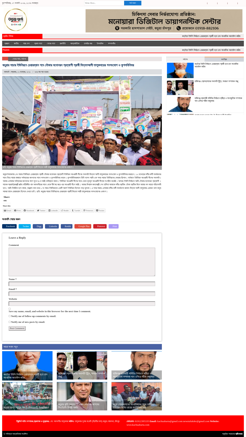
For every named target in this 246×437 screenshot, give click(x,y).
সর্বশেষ (23, 59)
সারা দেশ (26, 43)
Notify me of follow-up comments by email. (33, 316)
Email (13, 289)
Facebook (10, 226)
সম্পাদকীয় (111, 43)
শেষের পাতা (51, 43)
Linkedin (52, 226)
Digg (38, 226)
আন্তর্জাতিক (74, 43)
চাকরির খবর (88, 43)
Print (114, 226)
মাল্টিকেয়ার (238, 434)
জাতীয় (16, 43)
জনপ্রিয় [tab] (224, 59)
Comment (14, 245)
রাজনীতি (63, 43)
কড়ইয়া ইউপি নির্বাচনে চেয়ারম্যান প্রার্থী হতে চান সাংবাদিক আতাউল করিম (201, 36)
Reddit (67, 226)
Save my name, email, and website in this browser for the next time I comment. (50, 311)
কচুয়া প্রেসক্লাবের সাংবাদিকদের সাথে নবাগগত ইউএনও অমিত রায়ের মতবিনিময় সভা (133, 406)
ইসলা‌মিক (100, 43)
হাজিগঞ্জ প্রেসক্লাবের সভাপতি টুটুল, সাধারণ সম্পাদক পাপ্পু (216, 81)
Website (13, 299)
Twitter (25, 226)
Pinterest (101, 226)
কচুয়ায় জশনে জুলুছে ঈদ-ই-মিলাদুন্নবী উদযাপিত (25, 407)
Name (13, 279)
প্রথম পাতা (38, 43)
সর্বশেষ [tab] (185, 59)
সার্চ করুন (132, 3)
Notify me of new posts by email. (28, 322)
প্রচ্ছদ (6, 43)
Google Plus (84, 226)
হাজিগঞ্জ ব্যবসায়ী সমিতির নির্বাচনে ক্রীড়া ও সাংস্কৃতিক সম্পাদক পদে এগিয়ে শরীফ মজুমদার (133, 375)
